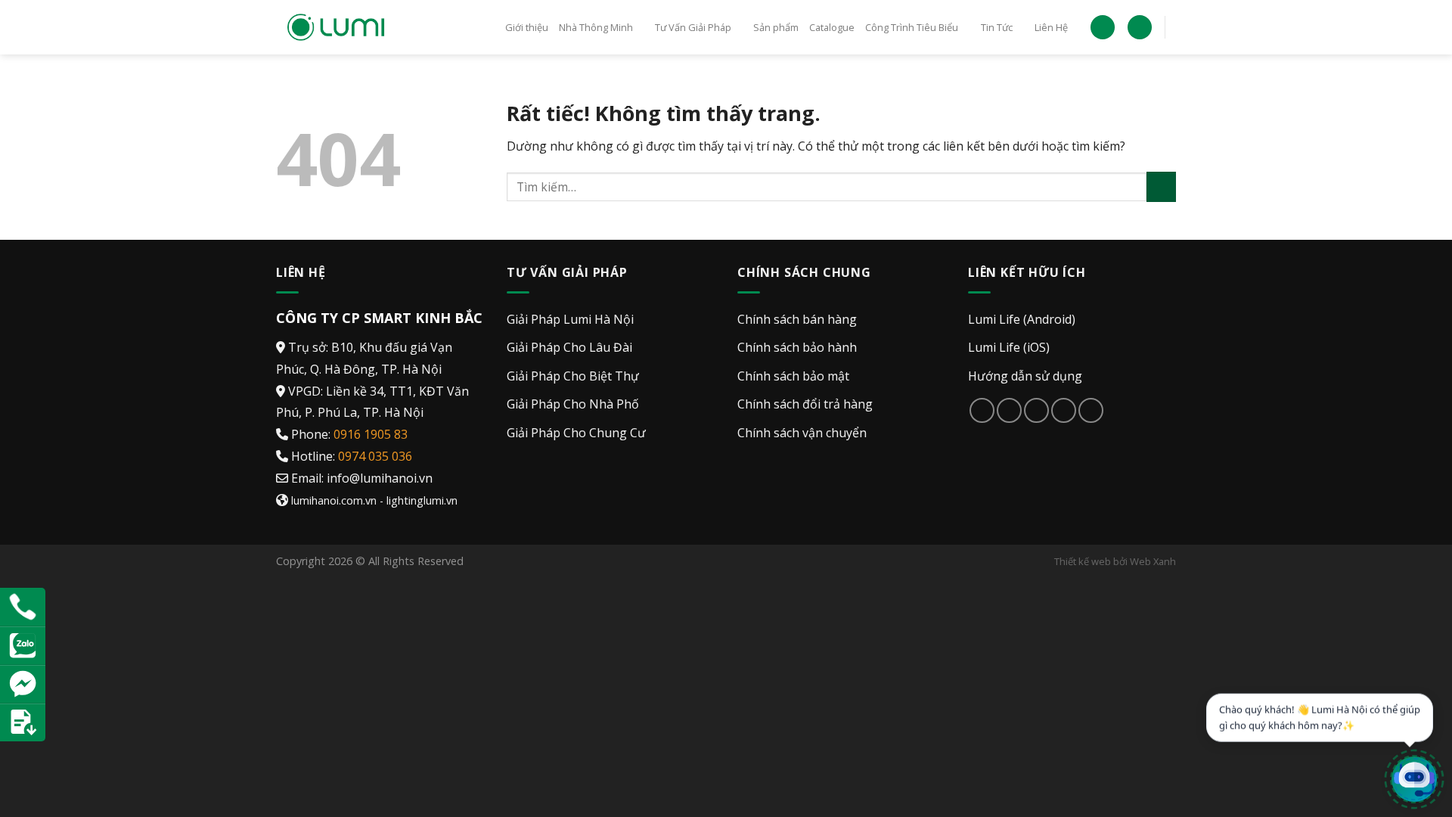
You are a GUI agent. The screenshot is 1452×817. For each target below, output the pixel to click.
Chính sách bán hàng (797, 319)
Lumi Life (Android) (1021, 319)
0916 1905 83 (371, 434)
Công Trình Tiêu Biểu (911, 27)
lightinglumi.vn (422, 500)
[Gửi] (1161, 186)
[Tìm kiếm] (1140, 27)
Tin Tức (997, 27)
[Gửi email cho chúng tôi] (1036, 410)
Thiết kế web (1082, 561)
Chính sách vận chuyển (802, 432)
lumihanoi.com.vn (334, 500)
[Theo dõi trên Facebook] (982, 410)
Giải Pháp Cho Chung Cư (576, 432)
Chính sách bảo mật (793, 376)
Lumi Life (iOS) (1009, 347)
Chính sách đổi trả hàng (805, 404)
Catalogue (832, 27)
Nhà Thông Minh (596, 27)
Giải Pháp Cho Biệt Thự (573, 376)
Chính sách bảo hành (797, 347)
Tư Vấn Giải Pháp (693, 27)
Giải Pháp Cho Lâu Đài (569, 347)
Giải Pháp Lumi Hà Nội (570, 319)
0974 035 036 (375, 456)
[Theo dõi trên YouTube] (1090, 410)
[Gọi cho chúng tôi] (1063, 410)
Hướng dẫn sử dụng (1025, 376)
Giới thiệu (526, 27)
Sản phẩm (776, 27)
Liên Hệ (1051, 27)
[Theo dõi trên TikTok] (1009, 410)
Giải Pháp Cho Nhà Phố (573, 404)
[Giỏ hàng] (1103, 27)
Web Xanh (1153, 561)
